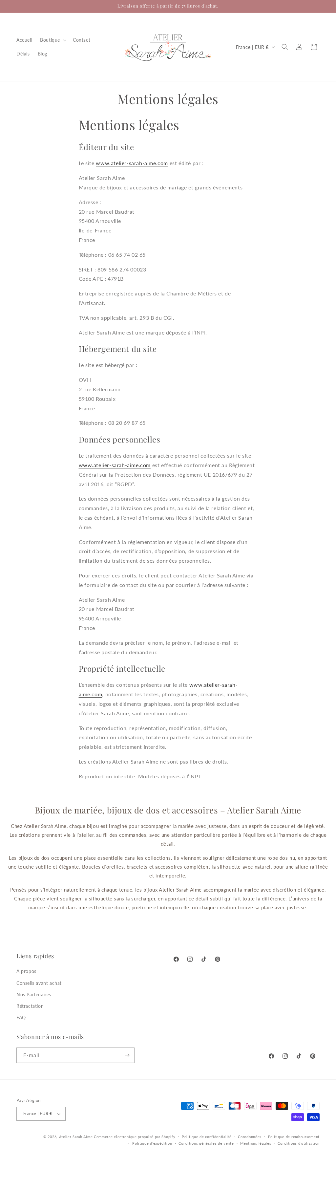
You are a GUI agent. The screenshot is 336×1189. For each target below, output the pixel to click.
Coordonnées (250, 1137)
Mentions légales (255, 1143)
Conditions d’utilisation (299, 1143)
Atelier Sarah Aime (76, 1137)
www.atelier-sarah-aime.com (132, 163)
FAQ (21, 1017)
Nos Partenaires (33, 994)
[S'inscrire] (127, 1055)
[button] (52, 40)
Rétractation (30, 1006)
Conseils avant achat (39, 983)
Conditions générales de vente (206, 1143)
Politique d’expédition (152, 1143)
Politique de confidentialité (207, 1137)
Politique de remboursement (294, 1137)
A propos (26, 971)
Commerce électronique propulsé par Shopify (134, 1137)
